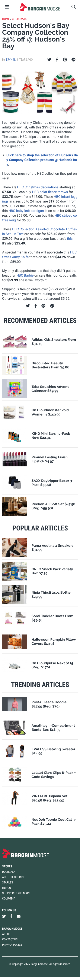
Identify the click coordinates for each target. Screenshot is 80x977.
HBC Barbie (24, 275)
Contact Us (9, 939)
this (70, 239)
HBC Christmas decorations (37, 187)
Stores (7, 866)
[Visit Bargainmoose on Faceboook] (11, 916)
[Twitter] (49, 60)
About (6, 934)
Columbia (8, 898)
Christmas (19, 19)
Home (6, 19)
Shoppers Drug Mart (16, 893)
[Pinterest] (65, 60)
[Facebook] (57, 60)
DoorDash (9, 871)
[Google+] (73, 60)
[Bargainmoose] (40, 7)
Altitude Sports (12, 877)
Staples (7, 882)
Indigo (6, 887)
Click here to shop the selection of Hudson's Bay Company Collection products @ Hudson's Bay (42, 160)
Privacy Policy (12, 944)
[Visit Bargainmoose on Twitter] (4, 916)
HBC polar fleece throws (50, 192)
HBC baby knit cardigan (26, 211)
